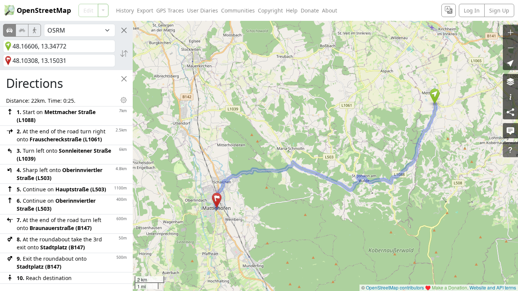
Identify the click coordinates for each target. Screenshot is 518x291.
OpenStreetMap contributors (395, 287)
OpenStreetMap (44, 10)
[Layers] (510, 81)
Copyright (270, 10)
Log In (472, 10)
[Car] (9, 30)
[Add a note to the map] (510, 130)
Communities (238, 10)
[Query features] (510, 149)
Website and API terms (492, 287)
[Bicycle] (22, 30)
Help (292, 10)
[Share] (510, 111)
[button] (435, 96)
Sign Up (499, 10)
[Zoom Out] (510, 47)
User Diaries (202, 10)
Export (145, 10)
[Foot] (34, 30)
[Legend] (510, 96)
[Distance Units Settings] (123, 100)
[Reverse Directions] (124, 53)
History (125, 10)
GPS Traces (170, 10)
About (329, 10)
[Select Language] (448, 10)
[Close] (124, 30)
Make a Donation (449, 287)
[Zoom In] (510, 32)
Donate (310, 10)
